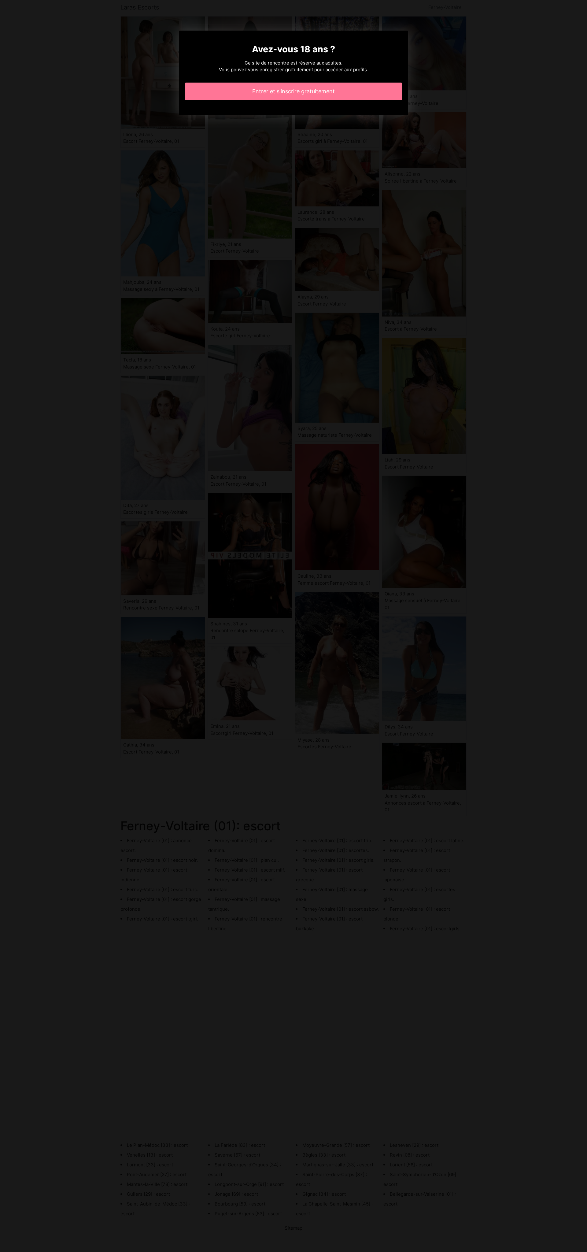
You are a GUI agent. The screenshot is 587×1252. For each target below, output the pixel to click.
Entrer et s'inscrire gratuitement (293, 91)
